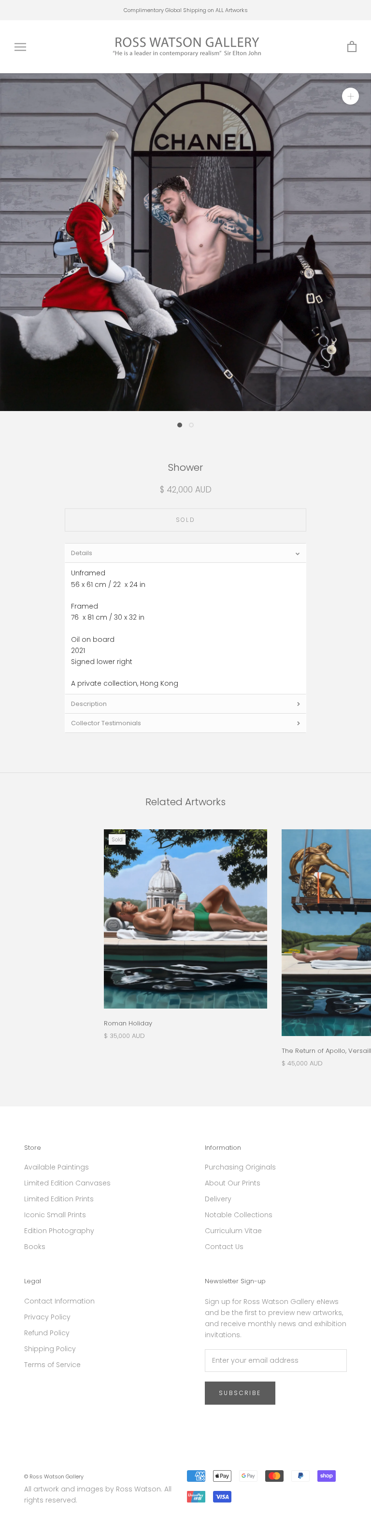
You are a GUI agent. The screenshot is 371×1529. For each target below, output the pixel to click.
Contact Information (59, 1301)
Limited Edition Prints (59, 1199)
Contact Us (224, 1246)
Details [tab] (81, 553)
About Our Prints (232, 1183)
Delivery (218, 1199)
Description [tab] (89, 703)
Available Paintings (56, 1167)
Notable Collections (238, 1215)
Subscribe (240, 1393)
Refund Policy (47, 1333)
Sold (186, 520)
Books (34, 1246)
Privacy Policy (47, 1317)
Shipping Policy (50, 1349)
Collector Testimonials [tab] (106, 723)
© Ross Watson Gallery (54, 1476)
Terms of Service (52, 1364)
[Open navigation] (20, 47)
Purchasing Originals (240, 1167)
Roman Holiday (128, 1023)
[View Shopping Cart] (352, 47)
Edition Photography (59, 1231)
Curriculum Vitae (233, 1231)
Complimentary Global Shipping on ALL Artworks (186, 10)
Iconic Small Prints (55, 1215)
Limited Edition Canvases (67, 1183)
